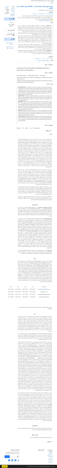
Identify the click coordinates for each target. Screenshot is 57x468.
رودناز (51, 58)
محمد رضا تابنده (42, 14)
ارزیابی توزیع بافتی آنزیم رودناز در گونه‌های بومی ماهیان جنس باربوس (35, 7)
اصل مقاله (48, 131)
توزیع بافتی (37, 58)
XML (11, 22)
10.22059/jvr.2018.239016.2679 (44, 21)
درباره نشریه (50, 455)
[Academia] (18, 461)
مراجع (49, 442)
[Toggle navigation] (29, 3)
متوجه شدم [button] (5, 466)
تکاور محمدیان (50, 14)
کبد (41, 58)
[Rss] (9, 461)
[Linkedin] (15, 461)
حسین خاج (35, 14)
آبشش (47, 58)
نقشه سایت (50, 462)
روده (44, 58)
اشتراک (7, 457)
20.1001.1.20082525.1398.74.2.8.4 (45, 61)
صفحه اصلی (50, 454)
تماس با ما (50, 461)
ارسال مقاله (50, 459)
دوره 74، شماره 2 (7, 7)
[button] (26, 466)
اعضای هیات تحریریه (50, 457)
